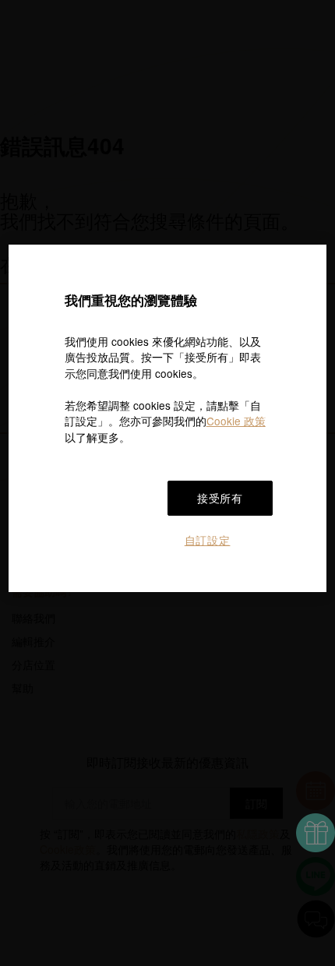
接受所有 (220, 498)
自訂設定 (208, 540)
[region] (168, 418)
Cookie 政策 (236, 420)
